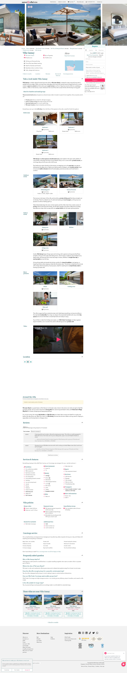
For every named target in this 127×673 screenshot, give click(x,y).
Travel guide (68, 640)
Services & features (58, 74)
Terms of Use (94, 75)
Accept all (27, 670)
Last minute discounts (70, 639)
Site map (102, 666)
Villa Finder (68, 637)
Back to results (62, 2)
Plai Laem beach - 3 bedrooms (33, 607)
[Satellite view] (24, 362)
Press (24, 642)
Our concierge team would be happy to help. (49, 551)
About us (25, 637)
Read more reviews (53, 455)
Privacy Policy (91, 666)
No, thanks (16, 670)
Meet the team (27, 647)
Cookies (97, 666)
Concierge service (68, 74)
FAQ (24, 640)
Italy (52, 637)
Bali (38, 637)
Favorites (72, 2)
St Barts (53, 639)
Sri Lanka (39, 640)
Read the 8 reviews (70, 56)
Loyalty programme (28, 649)
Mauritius (39, 642)
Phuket (38, 639)
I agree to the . (91, 75)
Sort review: (26, 431)
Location (37, 74)
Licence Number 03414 (98, 664)
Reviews (48, 74)
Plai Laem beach (30, 55)
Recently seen (80, 2)
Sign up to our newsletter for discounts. (94, 77)
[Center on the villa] (30, 362)
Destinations (53, 2)
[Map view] (27, 362)
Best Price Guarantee (92, 55)
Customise (6, 670)
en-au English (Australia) (34, 663)
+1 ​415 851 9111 (91, 2)
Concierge (25, 645)
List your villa (26, 644)
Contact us (99, 2)
